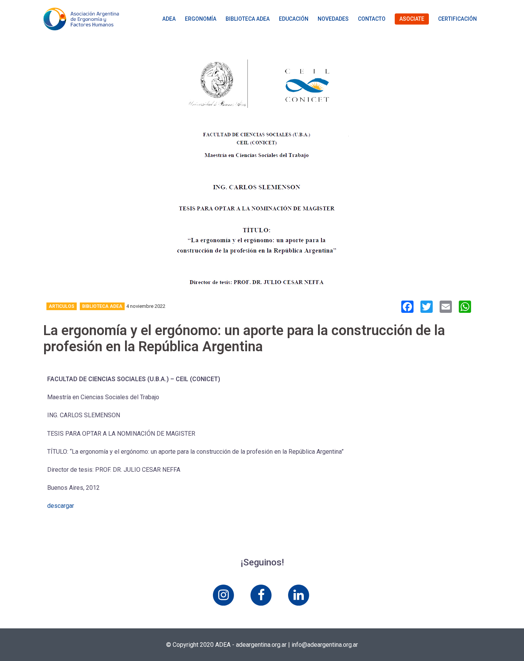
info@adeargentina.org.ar (325, 644)
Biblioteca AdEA (248, 19)
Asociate (411, 19)
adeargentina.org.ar (261, 644)
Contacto (372, 19)
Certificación (457, 19)
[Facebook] (407, 308)
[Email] (446, 308)
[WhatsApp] (465, 308)
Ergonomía (200, 19)
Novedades (333, 19)
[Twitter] (427, 308)
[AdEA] (81, 18)
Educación (293, 19)
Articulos (61, 306)
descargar (60, 505)
